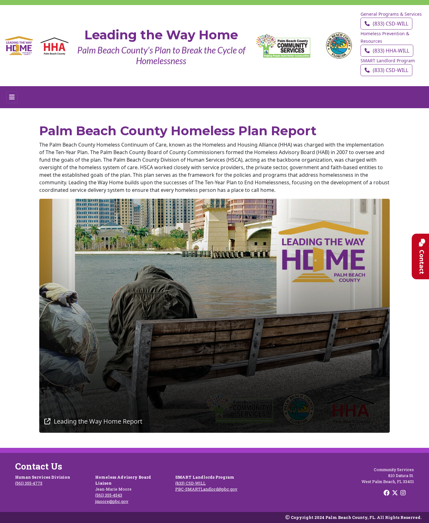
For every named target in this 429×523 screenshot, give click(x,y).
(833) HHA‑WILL (391, 50)
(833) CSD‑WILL (390, 23)
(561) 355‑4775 (28, 483)
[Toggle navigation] (12, 97)
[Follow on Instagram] (403, 492)
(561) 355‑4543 (108, 495)
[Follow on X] (395, 492)
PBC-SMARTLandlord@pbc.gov (206, 489)
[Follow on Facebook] (387, 492)
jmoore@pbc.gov (111, 501)
